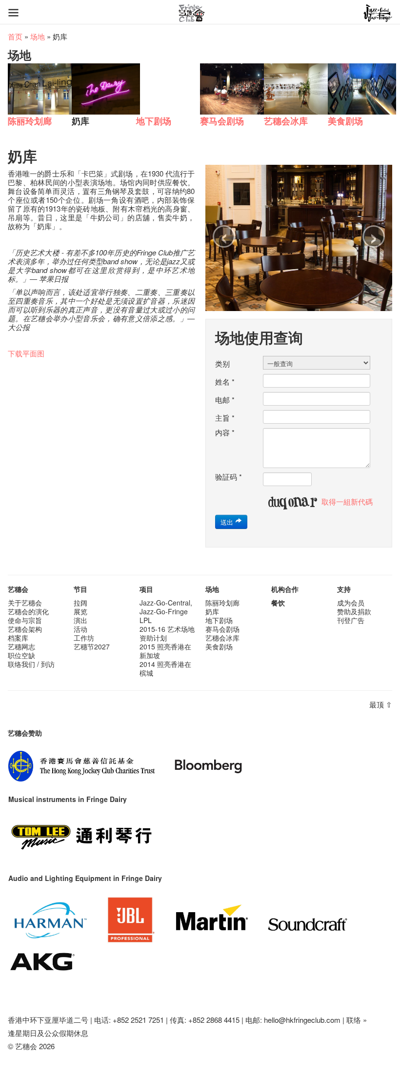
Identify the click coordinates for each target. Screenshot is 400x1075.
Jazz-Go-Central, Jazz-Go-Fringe (166, 607)
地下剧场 (219, 620)
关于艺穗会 (25, 602)
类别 (222, 363)
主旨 (225, 417)
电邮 (225, 399)
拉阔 (80, 602)
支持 (344, 589)
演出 (80, 620)
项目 (146, 589)
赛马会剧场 (222, 629)
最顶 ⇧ (380, 704)
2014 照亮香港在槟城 (165, 668)
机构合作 (285, 589)
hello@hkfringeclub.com (302, 1020)
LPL (146, 620)
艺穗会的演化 (28, 611)
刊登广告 (350, 620)
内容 (225, 432)
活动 (80, 629)
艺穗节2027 (92, 646)
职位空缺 (21, 655)
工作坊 (84, 638)
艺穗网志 (21, 646)
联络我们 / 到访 (31, 664)
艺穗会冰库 (222, 638)
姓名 (225, 381)
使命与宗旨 (25, 620)
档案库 (18, 638)
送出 (227, 522)
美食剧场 (219, 646)
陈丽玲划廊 (222, 602)
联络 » (356, 1020)
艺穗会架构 (25, 629)
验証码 (228, 476)
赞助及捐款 (354, 611)
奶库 (212, 611)
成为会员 (350, 602)
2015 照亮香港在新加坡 (165, 651)
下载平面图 (26, 353)
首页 (15, 36)
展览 (80, 611)
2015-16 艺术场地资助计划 (167, 633)
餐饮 (278, 602)
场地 (37, 36)
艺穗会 (18, 589)
